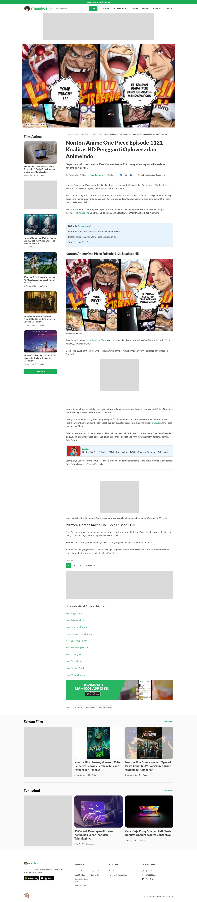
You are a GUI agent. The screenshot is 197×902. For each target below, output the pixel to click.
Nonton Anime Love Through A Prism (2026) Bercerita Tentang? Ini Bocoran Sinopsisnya (39, 319)
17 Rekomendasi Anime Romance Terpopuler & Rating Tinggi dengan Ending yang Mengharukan (39, 169)
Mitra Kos (134, 4)
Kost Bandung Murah (76, 681)
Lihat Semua (40, 372)
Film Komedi (90, 762)
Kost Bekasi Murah (75, 722)
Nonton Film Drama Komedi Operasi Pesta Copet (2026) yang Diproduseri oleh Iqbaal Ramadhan (148, 820)
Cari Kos (106, 4)
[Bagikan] (121, 175)
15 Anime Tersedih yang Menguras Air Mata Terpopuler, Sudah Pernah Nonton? (39, 280)
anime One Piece (98, 385)
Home (68, 134)
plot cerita (157, 468)
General (76, 134)
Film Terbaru (86, 134)
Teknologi (90, 898)
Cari (93, 4)
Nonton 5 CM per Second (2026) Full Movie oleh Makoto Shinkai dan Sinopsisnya (40, 358)
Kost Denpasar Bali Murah (79, 688)
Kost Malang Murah (75, 709)
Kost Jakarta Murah (75, 674)
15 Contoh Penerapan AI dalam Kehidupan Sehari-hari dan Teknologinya (94, 889)
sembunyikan (84, 272)
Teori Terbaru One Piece (80, 287)
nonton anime (82, 212)
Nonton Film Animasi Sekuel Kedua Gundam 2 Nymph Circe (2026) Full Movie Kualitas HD (40, 241)
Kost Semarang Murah (77, 702)
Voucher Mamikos (120, 4)
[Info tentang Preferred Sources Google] (164, 175)
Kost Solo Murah (74, 716)
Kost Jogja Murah (74, 668)
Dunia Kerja (169, 4)
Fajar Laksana (96, 175)
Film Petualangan (105, 762)
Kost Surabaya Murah (76, 695)
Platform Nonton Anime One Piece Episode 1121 (92, 282)
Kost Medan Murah (75, 729)
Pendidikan (157, 4)
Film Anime (41, 175)
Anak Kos (145, 4)
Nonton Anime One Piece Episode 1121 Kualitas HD (94, 277)
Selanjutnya (90, 620)
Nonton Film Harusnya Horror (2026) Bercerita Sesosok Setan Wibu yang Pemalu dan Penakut (97, 820)
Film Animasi (77, 762)
